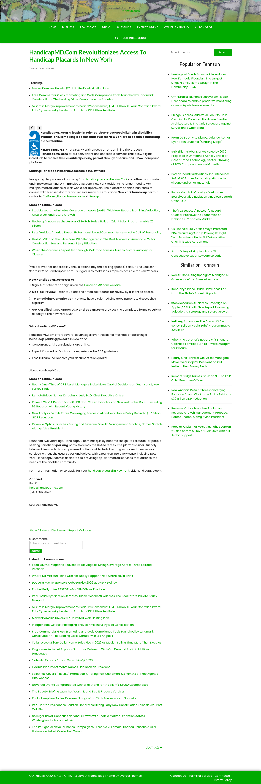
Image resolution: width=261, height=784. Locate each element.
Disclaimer (58, 530)
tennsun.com (130, 11)
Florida (61, 196)
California (49, 196)
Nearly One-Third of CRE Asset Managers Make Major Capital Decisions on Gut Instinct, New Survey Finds (200, 362)
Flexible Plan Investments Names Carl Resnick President (71, 667)
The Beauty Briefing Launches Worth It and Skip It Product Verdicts (78, 691)
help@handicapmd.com (46, 488)
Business (68, 27)
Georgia (94, 196)
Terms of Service (200, 776)
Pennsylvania (76, 196)
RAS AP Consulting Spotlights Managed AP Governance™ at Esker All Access (200, 277)
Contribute (222, 776)
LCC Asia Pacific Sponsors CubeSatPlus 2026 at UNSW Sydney (74, 583)
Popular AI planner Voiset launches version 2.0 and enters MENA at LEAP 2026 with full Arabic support (201, 431)
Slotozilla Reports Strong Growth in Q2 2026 (62, 660)
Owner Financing (176, 27)
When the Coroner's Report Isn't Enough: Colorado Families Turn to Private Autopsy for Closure (200, 344)
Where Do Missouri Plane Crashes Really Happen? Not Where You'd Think (82, 576)
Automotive (204, 27)
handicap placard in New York (106, 179)
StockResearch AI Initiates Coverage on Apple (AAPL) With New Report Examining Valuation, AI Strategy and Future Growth (200, 307)
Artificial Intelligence (130, 38)
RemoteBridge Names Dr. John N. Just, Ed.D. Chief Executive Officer (78, 395)
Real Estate (88, 27)
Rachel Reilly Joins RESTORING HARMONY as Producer (69, 589)
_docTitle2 (151, 748)
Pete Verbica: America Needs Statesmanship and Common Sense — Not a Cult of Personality (96, 232)
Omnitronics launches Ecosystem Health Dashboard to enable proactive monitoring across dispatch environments (201, 101)
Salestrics (123, 27)
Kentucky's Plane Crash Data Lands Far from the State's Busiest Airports (198, 291)
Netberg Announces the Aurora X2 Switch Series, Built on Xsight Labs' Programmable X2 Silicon (200, 325)
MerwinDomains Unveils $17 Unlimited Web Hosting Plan (70, 88)
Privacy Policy (222, 780)
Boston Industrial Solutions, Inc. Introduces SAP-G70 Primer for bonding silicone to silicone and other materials (200, 178)
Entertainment (147, 27)
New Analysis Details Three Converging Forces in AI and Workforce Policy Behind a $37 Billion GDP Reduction (201, 394)
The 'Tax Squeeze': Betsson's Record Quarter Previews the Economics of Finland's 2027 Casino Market (196, 215)
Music (106, 27)
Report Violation (79, 530)
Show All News (39, 530)
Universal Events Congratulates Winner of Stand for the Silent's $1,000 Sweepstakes (90, 685)
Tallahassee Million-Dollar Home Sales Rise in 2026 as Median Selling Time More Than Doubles (96, 643)
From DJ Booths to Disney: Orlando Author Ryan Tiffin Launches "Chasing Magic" (200, 140)
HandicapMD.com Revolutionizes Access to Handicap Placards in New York (87, 55)
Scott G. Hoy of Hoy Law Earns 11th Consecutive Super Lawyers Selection (197, 253)
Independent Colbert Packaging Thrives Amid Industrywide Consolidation (83, 625)
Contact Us (178, 776)
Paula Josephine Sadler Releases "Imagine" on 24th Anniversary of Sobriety (84, 698)
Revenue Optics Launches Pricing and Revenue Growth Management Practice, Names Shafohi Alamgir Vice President (199, 412)
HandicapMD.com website (102, 285)
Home (52, 27)
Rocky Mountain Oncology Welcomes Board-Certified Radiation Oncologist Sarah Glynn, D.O (201, 196)
